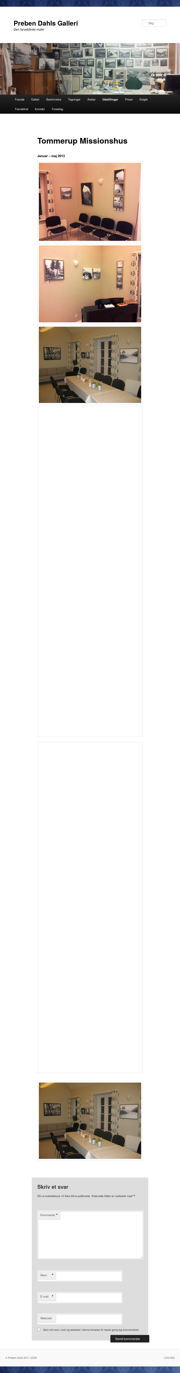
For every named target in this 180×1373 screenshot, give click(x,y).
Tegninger (74, 99)
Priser (129, 99)
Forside (19, 99)
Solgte (143, 99)
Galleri (35, 99)
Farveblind (21, 109)
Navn (47, 1275)
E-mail (47, 1296)
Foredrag (57, 109)
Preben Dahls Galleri (46, 23)
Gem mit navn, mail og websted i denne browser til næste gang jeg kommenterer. (91, 1329)
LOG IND (169, 1358)
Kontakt (40, 109)
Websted (46, 1318)
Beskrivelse (53, 99)
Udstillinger (110, 99)
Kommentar (49, 1215)
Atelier (91, 99)
